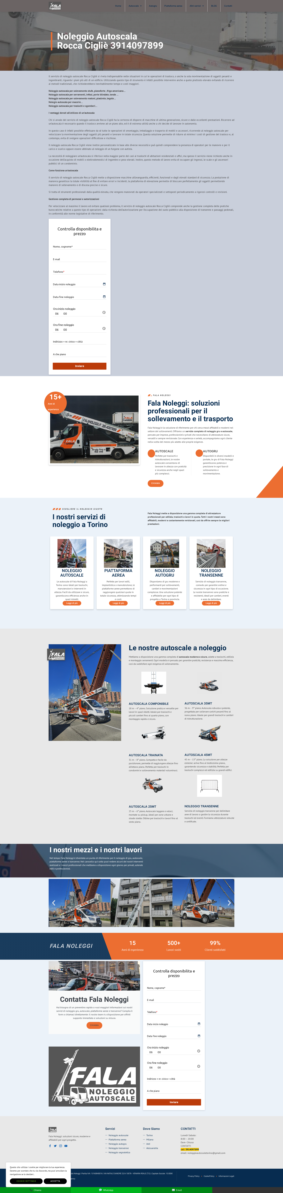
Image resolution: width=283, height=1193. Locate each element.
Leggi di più (72, 603)
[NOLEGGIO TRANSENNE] (186, 801)
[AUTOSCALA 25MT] (131, 802)
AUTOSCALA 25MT (142, 806)
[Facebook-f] (50, 1146)
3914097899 (192, 1149)
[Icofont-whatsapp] (71, 1146)
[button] (53, 902)
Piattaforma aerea (173, 6)
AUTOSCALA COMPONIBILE (149, 704)
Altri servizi (195, 6)
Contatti (228, 6)
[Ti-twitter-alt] (55, 1146)
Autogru (153, 6)
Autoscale (134, 6)
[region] (38, 1174)
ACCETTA (55, 1181)
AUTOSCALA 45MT (198, 755)
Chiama (94, 1025)
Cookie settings (26, 1181)
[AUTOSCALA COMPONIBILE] (131, 699)
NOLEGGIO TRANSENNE (202, 806)
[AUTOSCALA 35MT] (186, 699)
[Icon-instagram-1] (60, 1146)
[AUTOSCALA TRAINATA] (131, 750)
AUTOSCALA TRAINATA (146, 755)
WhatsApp (108, 1190)
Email (179, 1190)
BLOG (214, 6)
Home (118, 6)
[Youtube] (66, 1146)
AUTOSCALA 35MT (198, 703)
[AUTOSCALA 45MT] (186, 750)
